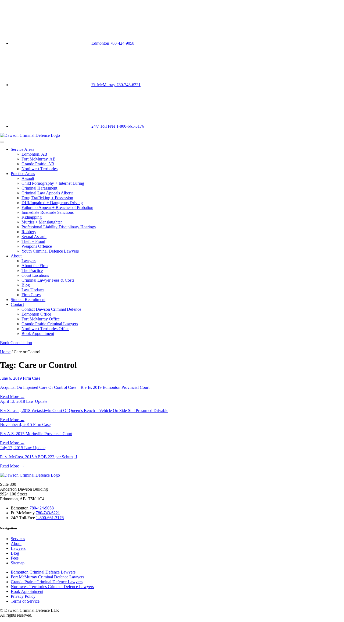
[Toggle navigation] (2, 141)
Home (5, 352)
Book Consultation (16, 342)
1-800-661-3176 (50, 517)
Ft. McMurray (116, 84)
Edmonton (112, 43)
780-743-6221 (48, 513)
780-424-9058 (42, 508)
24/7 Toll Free (117, 126)
